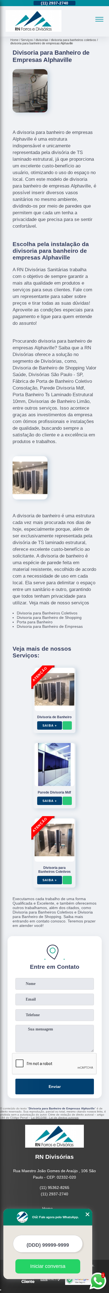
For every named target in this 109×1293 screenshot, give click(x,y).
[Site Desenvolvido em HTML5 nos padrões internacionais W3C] (50, 1280)
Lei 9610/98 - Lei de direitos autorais (55, 1117)
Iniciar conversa (47, 1266)
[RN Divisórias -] (33, 30)
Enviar (55, 1086)
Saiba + (49, 725)
